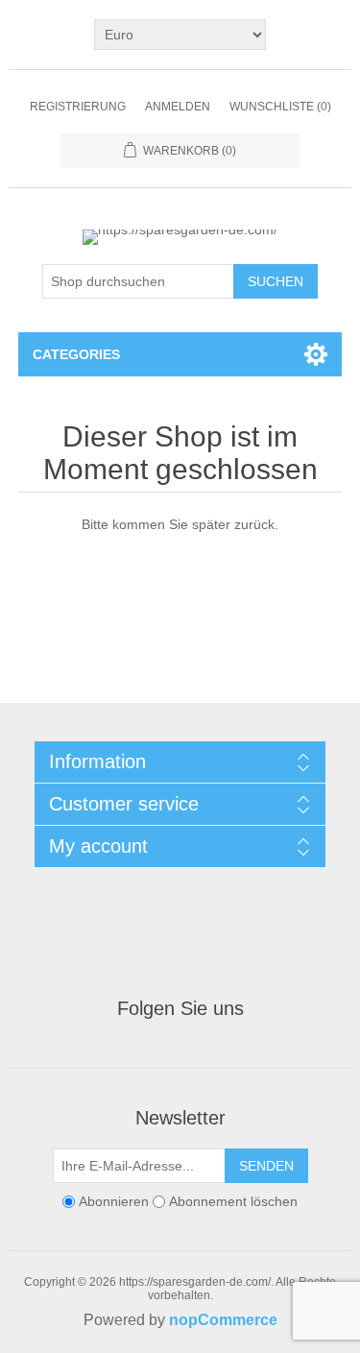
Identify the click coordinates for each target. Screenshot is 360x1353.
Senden (266, 1165)
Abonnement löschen (233, 1201)
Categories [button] (76, 354)
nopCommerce (223, 1320)
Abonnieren (114, 1201)
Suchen (275, 281)
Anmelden (177, 106)
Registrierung (78, 106)
